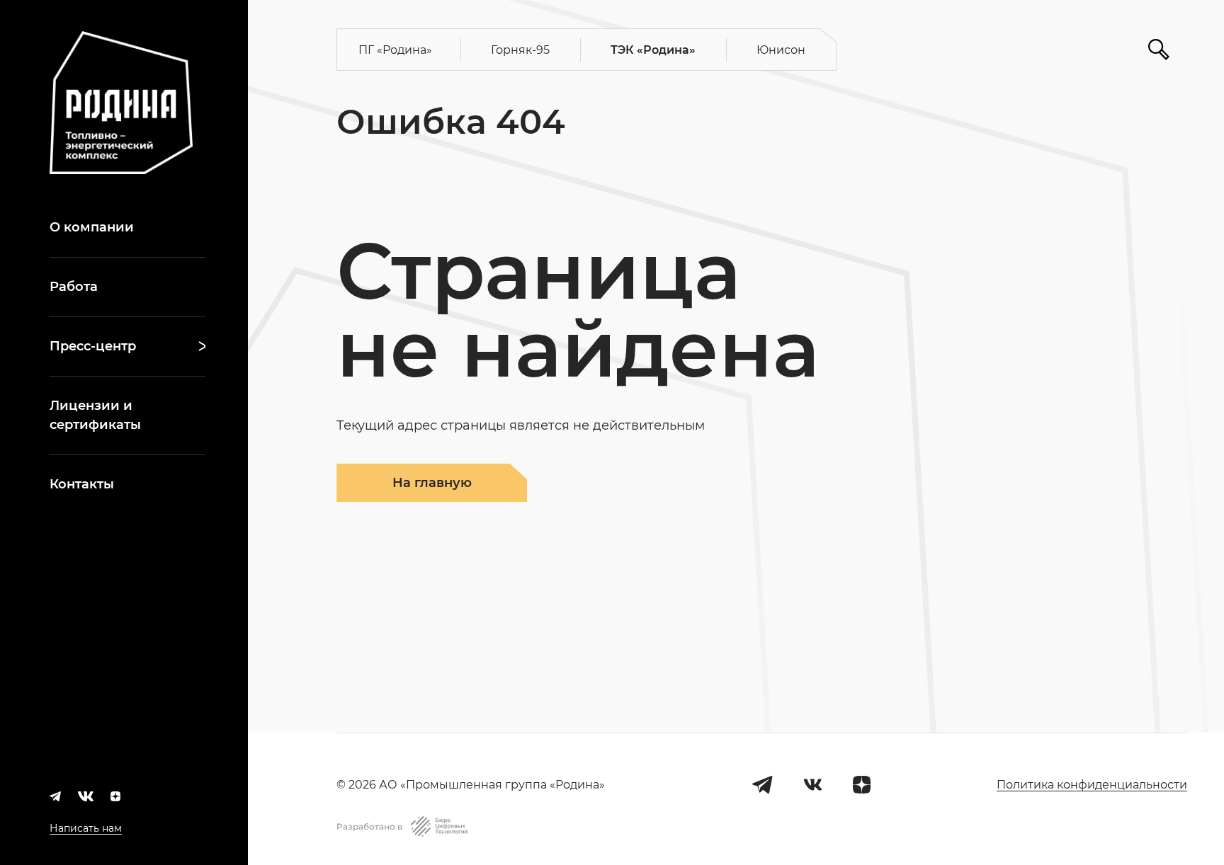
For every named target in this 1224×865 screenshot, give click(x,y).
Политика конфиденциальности (1092, 784)
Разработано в (369, 826)
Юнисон (780, 50)
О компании (92, 227)
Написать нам (86, 828)
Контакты (82, 484)
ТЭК (653, 50)
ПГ (395, 50)
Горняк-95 (520, 50)
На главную (432, 483)
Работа (74, 286)
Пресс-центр (93, 346)
